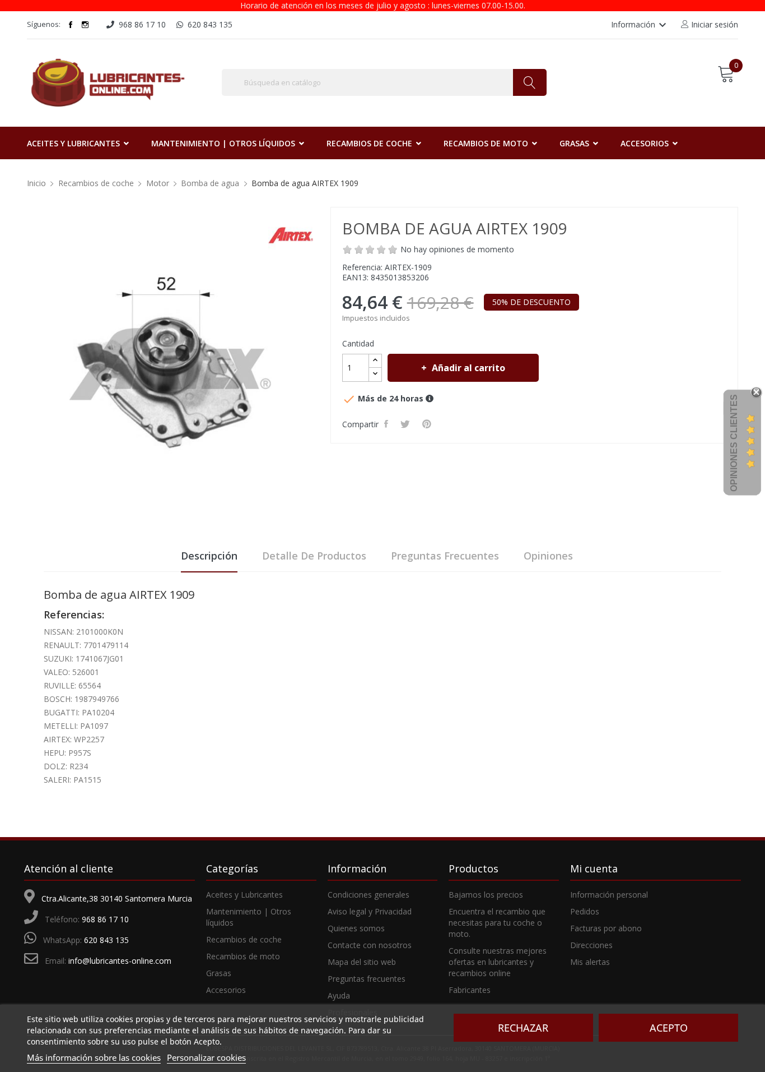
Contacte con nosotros (370, 945)
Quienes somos (356, 928)
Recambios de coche (244, 939)
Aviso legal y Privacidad (370, 911)
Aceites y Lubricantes (244, 894)
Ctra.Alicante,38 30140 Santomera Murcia (116, 898)
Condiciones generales (368, 894)
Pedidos (584, 911)
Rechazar (523, 1027)
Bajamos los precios (486, 894)
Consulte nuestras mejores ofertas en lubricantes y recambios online (498, 961)
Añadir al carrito (468, 368)
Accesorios (226, 990)
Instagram (85, 24)
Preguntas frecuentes (445, 555)
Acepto (669, 1027)
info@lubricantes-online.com (119, 960)
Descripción (209, 555)
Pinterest (428, 424)
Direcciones (591, 945)
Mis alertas (590, 962)
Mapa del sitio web (362, 962)
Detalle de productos (314, 555)
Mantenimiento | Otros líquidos (248, 917)
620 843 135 (106, 940)
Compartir (388, 424)
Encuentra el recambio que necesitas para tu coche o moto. (497, 922)
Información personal (609, 894)
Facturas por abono (606, 928)
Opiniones (548, 555)
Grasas (218, 973)
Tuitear (406, 424)
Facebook (70, 24)
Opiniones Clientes (734, 443)
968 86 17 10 (105, 919)
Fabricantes (470, 990)
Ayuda (339, 995)
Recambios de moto (243, 956)
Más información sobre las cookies (94, 1057)
